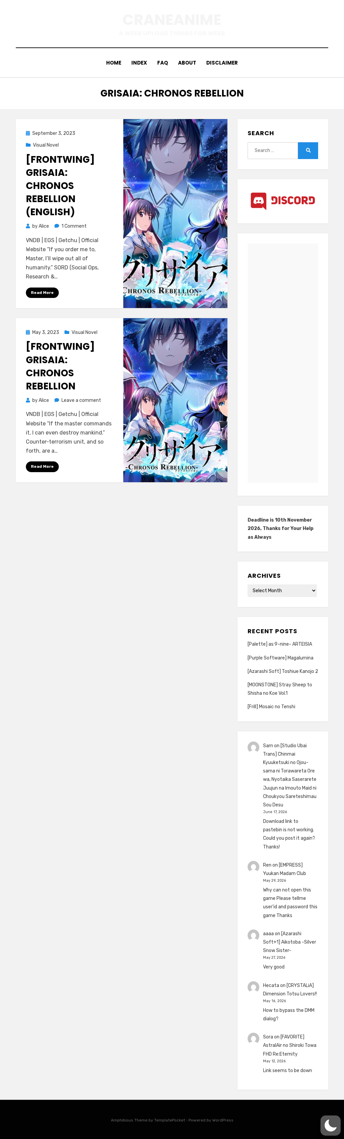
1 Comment (74, 226)
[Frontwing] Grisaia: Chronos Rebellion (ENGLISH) (60, 186)
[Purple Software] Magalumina (280, 658)
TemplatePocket (169, 1120)
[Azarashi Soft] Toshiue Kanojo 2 (283, 671)
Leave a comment (81, 400)
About (187, 62)
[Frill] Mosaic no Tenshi (271, 707)
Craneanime (172, 19)
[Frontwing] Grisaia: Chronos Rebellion (60, 366)
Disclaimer (222, 62)
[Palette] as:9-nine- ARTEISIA (280, 644)
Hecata (271, 985)
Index (139, 62)
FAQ (162, 62)
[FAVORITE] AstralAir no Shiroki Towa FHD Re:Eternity (289, 1045)
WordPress (222, 1120)
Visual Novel (46, 145)
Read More (42, 292)
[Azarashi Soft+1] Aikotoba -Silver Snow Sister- (289, 942)
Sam (268, 746)
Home (113, 62)
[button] (330, 1125)
